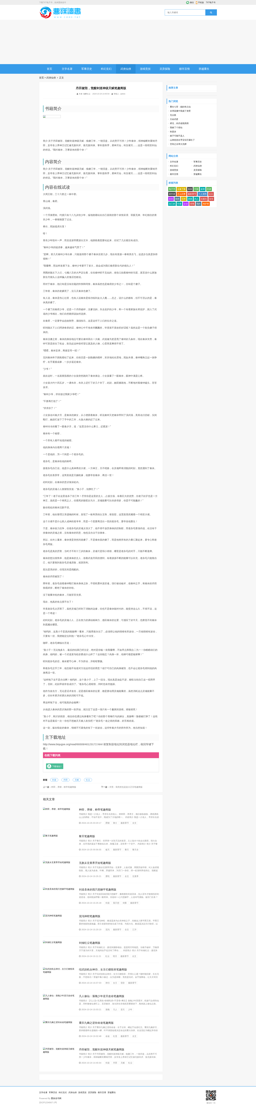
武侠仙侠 (125, 68)
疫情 (203, 189)
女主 (115, 983)
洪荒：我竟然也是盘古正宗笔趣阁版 (126, 787)
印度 (179, 204)
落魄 (107, 1009)
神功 (107, 983)
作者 (209, 189)
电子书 (172, 189)
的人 (196, 199)
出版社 (204, 199)
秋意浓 (173, 131)
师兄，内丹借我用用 (179, 123)
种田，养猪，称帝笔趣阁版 (63, 787)
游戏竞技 (145, 68)
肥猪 (107, 823)
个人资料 (202, 194)
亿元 (211, 194)
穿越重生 (204, 68)
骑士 (115, 823)
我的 (198, 204)
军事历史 (86, 68)
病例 (177, 199)
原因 (190, 199)
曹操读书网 (56, 1098)
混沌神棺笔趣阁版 (89, 916)
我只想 (116, 903)
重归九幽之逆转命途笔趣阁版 (96, 1022)
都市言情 (184, 68)
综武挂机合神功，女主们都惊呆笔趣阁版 (103, 969)
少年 (130, 1009)
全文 (134, 823)
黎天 (127, 849)
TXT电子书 (210, 2)
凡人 (115, 1009)
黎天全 (135, 849)
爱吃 (107, 876)
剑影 (125, 903)
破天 (107, 849)
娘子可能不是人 (177, 136)
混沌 (107, 929)
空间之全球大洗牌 (178, 144)
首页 (49, 68)
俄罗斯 (206, 204)
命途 (107, 1036)
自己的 (172, 204)
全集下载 (181, 189)
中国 (196, 189)
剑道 (54, 780)
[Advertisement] (128, 42)
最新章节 (125, 823)
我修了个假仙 (176, 127)
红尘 (88, 780)
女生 (211, 199)
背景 (192, 204)
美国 (190, 189)
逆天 (123, 1009)
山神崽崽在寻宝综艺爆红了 (182, 140)
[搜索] (211, 12)
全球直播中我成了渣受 (180, 111)
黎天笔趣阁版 (87, 836)
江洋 (134, 929)
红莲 (115, 1036)
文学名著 (67, 68)
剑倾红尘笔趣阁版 (89, 942)
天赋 (77, 780)
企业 (186, 204)
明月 (115, 956)
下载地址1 (57, 766)
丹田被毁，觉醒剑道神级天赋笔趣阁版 (101, 1049)
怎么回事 (181, 194)
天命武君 (174, 119)
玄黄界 (135, 876)
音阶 (123, 983)
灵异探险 (165, 68)
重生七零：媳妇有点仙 (180, 107)
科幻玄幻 (106, 68)
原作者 (172, 194)
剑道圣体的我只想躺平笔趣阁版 (97, 889)
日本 (184, 199)
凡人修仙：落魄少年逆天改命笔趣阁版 (101, 996)
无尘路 (173, 115)
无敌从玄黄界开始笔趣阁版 (95, 862)
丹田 (65, 780)
